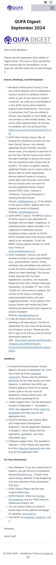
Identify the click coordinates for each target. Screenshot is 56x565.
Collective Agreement (29, 448)
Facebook (29, 517)
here (33, 412)
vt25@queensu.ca (27, 201)
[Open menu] (52, 7)
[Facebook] (45, 2)
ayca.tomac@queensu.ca (22, 251)
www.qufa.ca (29, 513)
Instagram (40, 517)
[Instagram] (50, 2)
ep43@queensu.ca (28, 212)
